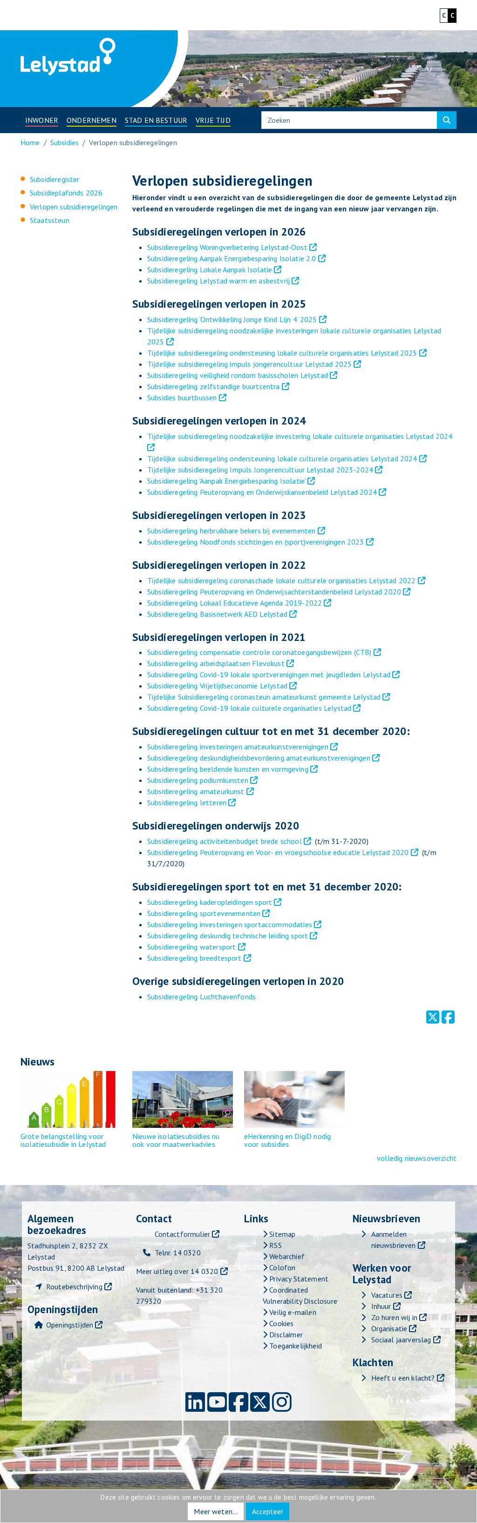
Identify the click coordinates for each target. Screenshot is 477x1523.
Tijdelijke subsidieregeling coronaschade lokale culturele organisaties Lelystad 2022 (281, 580)
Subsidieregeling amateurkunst (196, 791)
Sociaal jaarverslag (401, 1339)
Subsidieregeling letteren (186, 802)
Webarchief (286, 1256)
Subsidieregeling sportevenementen (203, 913)
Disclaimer (285, 1334)
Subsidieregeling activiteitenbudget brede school (224, 841)
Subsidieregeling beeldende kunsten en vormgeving (227, 769)
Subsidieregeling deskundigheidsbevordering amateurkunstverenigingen (258, 757)
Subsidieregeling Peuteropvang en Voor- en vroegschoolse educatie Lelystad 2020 (278, 852)
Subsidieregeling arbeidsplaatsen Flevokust (216, 663)
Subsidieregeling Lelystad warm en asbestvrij (218, 280)
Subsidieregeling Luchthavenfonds (201, 996)
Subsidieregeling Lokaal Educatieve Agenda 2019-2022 (234, 602)
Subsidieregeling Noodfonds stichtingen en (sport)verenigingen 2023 (255, 541)
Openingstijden (69, 1324)
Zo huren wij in (394, 1317)
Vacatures (386, 1295)
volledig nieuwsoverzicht (417, 1158)
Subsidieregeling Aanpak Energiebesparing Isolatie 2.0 (231, 258)
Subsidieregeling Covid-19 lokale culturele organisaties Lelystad (249, 708)
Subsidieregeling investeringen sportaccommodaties (229, 924)
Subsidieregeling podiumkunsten (197, 780)
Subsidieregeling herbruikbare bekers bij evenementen (231, 530)
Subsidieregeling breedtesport (194, 958)
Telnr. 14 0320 (178, 1252)
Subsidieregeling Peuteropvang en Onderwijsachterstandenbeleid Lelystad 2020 (274, 591)
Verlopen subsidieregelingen (73, 206)
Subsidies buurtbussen (182, 397)
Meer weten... (216, 1511)
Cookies (280, 1323)
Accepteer (267, 1511)
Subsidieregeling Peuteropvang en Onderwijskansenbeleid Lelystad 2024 (262, 492)
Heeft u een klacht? (403, 1377)
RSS (274, 1245)
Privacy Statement (297, 1278)
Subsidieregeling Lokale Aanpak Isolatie (209, 269)
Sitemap (281, 1234)
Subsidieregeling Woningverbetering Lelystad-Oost (227, 247)
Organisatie (389, 1328)
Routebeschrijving (74, 1286)
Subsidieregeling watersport (191, 946)
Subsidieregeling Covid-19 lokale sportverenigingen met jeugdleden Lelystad (268, 674)
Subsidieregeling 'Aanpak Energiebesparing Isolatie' (226, 480)
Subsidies (64, 142)
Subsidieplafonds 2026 (66, 192)
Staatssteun (49, 220)
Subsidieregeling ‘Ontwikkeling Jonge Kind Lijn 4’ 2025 (232, 319)
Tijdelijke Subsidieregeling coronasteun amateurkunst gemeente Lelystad (264, 696)
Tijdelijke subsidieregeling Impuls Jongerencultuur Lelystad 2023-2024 (260, 469)
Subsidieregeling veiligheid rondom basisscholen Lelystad (237, 375)
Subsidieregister (55, 179)
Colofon (281, 1267)
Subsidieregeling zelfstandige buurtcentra (213, 386)
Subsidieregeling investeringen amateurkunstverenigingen (237, 746)
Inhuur (381, 1306)
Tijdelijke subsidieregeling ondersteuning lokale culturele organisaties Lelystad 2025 (282, 352)
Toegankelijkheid (294, 1345)
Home (30, 142)
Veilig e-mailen (291, 1312)
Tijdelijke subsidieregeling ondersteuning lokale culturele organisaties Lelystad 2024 (282, 458)
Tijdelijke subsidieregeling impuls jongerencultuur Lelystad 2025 (249, 364)
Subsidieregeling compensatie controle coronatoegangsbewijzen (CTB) (259, 652)
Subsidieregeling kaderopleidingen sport (209, 902)
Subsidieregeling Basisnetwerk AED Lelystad (217, 614)
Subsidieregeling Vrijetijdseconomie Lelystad (217, 685)
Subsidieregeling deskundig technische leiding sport (227, 935)
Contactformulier (183, 1234)
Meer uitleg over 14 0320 (177, 1271)
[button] (41, 120)
